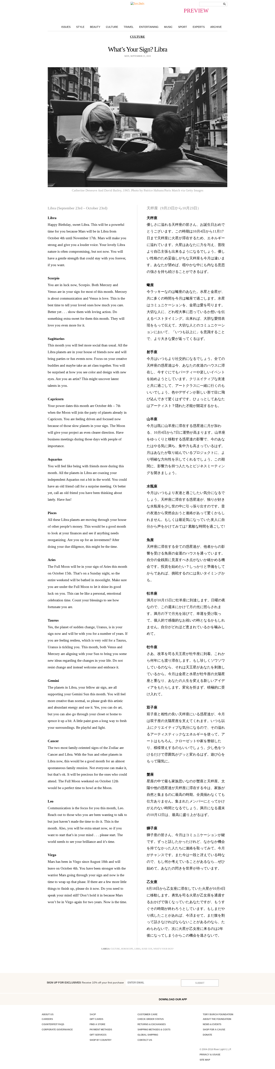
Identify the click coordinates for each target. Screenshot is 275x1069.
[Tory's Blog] (100, 1000)
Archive (216, 26)
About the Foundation (217, 1019)
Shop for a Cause (214, 1029)
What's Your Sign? (163, 949)
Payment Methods (101, 1029)
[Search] (224, 4)
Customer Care (148, 1014)
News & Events (212, 1024)
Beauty (95, 26)
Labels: (105, 949)
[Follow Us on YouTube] (90, 999)
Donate (207, 1035)
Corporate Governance (57, 1029)
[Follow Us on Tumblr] (67, 999)
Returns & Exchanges (152, 1024)
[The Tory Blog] (137, 3)
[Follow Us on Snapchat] (58, 999)
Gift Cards (96, 1019)
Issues (66, 26)
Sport (182, 26)
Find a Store (97, 1024)
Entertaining (148, 26)
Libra (137, 949)
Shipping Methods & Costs (154, 1029)
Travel (129, 26)
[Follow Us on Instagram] (51, 999)
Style (80, 26)
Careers (47, 1019)
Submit (199, 983)
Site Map (205, 1060)
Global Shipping (148, 1035)
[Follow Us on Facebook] (43, 999)
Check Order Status (151, 1019)
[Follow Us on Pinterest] (82, 999)
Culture (112, 26)
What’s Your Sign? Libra (137, 49)
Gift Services (98, 1035)
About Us (48, 1014)
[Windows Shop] (230, 999)
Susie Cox (147, 949)
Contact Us (145, 1040)
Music (168, 26)
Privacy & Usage (210, 1054)
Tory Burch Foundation (218, 1014)
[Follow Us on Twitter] (75, 999)
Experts (199, 26)
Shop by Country (100, 1040)
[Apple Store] (214, 999)
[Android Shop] (222, 999)
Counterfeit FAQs (53, 1024)
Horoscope (127, 949)
